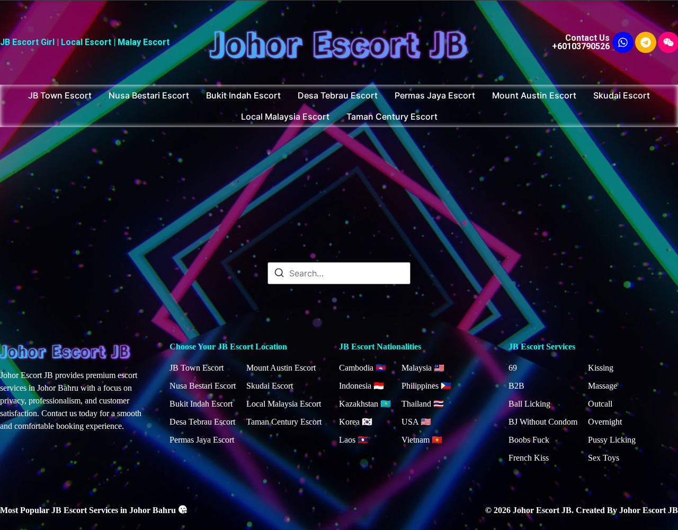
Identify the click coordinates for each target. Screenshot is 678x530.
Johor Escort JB (339, 42)
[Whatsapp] (623, 42)
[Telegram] (645, 42)
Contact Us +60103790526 (581, 42)
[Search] (279, 274)
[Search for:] (339, 273)
